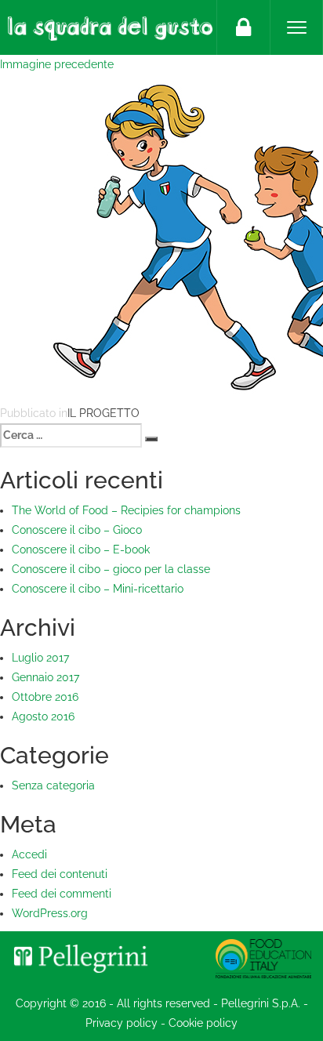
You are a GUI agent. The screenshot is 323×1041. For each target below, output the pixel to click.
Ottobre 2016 (45, 697)
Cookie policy (203, 1023)
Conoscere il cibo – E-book (81, 549)
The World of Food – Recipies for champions (126, 510)
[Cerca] (151, 439)
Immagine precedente (57, 64)
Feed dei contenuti (59, 874)
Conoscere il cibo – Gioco (77, 530)
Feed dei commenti (61, 893)
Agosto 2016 (43, 716)
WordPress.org (50, 913)
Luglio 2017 (40, 657)
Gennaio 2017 (45, 677)
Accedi (29, 854)
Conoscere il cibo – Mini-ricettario (97, 588)
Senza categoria (53, 785)
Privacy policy (121, 1023)
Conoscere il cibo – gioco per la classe (111, 569)
